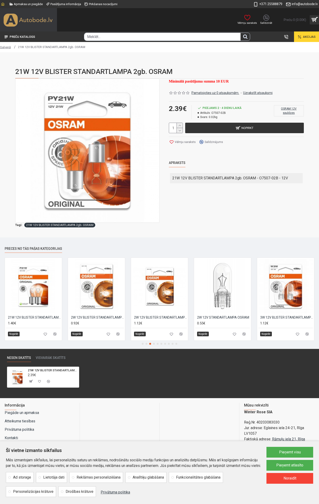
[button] (143, 344)
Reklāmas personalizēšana (99, 477)
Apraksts (177, 163)
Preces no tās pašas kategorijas (33, 248)
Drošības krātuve (79, 491)
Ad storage (22, 477)
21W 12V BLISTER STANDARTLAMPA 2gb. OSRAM (59, 225)
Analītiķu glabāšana (148, 477)
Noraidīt (290, 478)
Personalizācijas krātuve (33, 491)
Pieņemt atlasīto (289, 465)
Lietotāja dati (53, 477)
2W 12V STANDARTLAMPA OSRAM (223, 317)
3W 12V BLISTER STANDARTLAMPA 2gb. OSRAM (286, 317)
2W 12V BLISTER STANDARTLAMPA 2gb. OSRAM (97, 317)
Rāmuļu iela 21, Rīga (288, 439)
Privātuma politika (115, 492)
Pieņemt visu (290, 452)
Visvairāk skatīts (51, 358)
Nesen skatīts (19, 358)
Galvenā (5, 47)
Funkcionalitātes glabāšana (198, 477)
